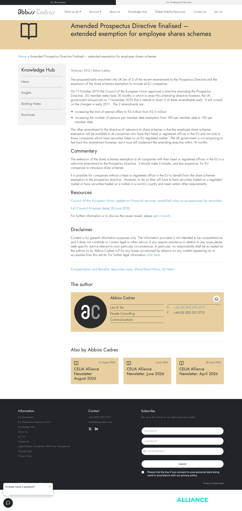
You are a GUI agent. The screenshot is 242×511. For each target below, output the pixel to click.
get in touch (161, 215)
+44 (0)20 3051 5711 (99, 417)
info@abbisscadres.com (100, 422)
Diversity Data (25, 451)
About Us (114, 12)
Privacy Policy (25, 456)
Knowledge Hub (137, 12)
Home (22, 56)
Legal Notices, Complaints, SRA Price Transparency (44, 446)
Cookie (215, 483)
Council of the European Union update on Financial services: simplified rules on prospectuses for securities (146, 200)
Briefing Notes (31, 103)
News (25, 81)
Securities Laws (121, 269)
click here (153, 255)
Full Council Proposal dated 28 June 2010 (100, 208)
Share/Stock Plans (147, 269)
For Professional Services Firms (34, 422)
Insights (26, 92)
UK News (168, 269)
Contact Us (200, 12)
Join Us (218, 12)
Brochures (28, 114)
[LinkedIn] (96, 429)
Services (94, 12)
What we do (71, 12)
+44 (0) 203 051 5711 (189, 307)
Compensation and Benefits (90, 269)
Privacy (206, 483)
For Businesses (58, 2)
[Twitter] (90, 429)
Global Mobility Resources (170, 12)
